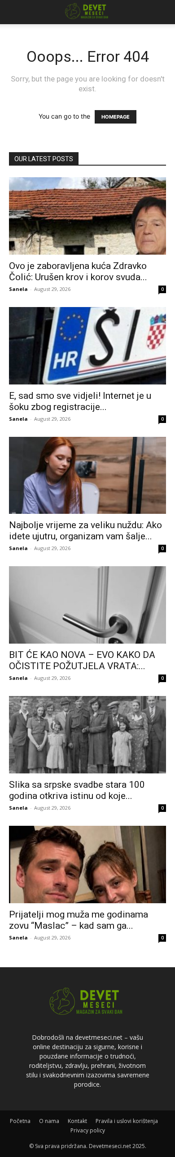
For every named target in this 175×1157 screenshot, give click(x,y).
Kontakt (77, 1121)
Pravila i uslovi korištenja (127, 1121)
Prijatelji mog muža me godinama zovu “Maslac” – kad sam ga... (78, 920)
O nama (49, 1121)
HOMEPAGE (115, 117)
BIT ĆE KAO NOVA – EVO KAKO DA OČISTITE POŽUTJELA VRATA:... (82, 660)
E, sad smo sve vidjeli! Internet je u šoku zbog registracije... (80, 401)
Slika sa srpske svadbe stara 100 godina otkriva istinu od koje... (77, 790)
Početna (20, 1121)
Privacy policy (87, 1130)
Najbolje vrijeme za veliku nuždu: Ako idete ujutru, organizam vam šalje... (85, 531)
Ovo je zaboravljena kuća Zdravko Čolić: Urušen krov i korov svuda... (78, 271)
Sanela (18, 289)
